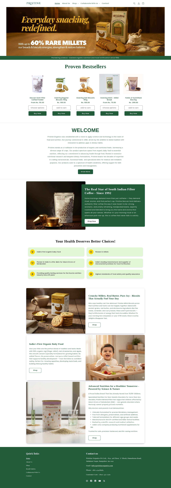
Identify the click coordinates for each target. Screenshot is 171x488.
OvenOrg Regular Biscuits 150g (61, 99)
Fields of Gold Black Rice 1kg (133, 99)
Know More (85, 172)
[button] (75, 3)
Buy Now (37, 113)
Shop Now (92, 221)
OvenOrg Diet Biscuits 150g (85, 99)
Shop (94, 325)
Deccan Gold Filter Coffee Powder (37, 99)
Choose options (37, 108)
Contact (29, 476)
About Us (29, 462)
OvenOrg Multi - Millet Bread (109, 99)
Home (28, 458)
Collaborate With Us (33, 472)
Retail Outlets (30, 469)
